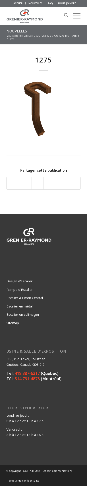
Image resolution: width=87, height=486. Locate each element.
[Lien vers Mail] (77, 476)
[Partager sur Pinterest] (50, 183)
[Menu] (74, 16)
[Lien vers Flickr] (63, 476)
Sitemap (12, 323)
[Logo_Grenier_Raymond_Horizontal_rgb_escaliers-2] (36, 16)
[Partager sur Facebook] (13, 183)
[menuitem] (18, 3)
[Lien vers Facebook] (57, 476)
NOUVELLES (36, 3)
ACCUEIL (18, 3)
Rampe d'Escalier (19, 289)
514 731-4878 (27, 378)
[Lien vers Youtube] (70, 476)
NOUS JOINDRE (67, 3)
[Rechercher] (64, 16)
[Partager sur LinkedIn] (62, 183)
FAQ (50, 3)
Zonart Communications (57, 470)
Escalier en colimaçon (22, 314)
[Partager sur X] (25, 183)
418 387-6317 (27, 373)
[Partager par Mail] (74, 183)
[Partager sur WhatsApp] (37, 183)
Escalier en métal (19, 306)
